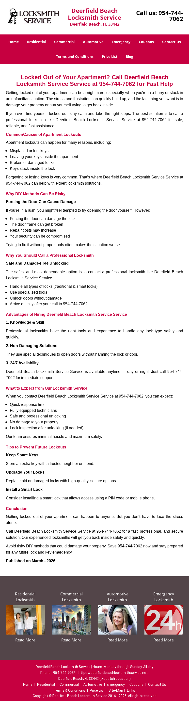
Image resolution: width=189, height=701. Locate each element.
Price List (109, 56)
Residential (36, 41)
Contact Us (171, 41)
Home (13, 41)
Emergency (121, 41)
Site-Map (116, 690)
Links (131, 690)
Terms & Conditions (69, 690)
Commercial (64, 41)
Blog (129, 56)
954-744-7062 (170, 16)
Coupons (146, 41)
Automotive (93, 41)
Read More (25, 640)
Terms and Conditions (75, 56)
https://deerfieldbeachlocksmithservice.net (113, 673)
